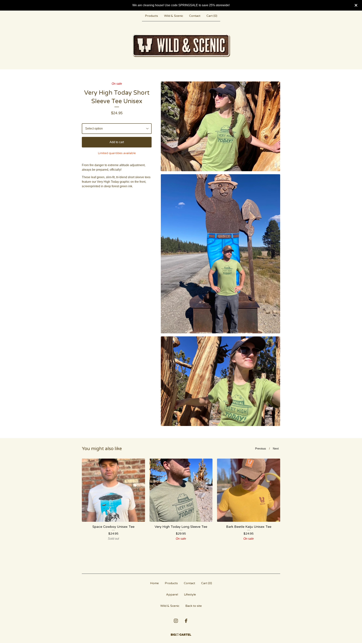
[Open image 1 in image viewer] (220, 126)
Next (276, 448)
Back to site (193, 606)
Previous (260, 448)
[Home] (181, 45)
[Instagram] (176, 620)
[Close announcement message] (356, 5)
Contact (194, 16)
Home (154, 583)
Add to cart (117, 142)
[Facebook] (186, 620)
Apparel (172, 594)
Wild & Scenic (173, 16)
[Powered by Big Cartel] (181, 634)
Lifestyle (190, 594)
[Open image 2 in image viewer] (220, 253)
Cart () (211, 16)
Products (151, 16)
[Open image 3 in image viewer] (220, 381)
